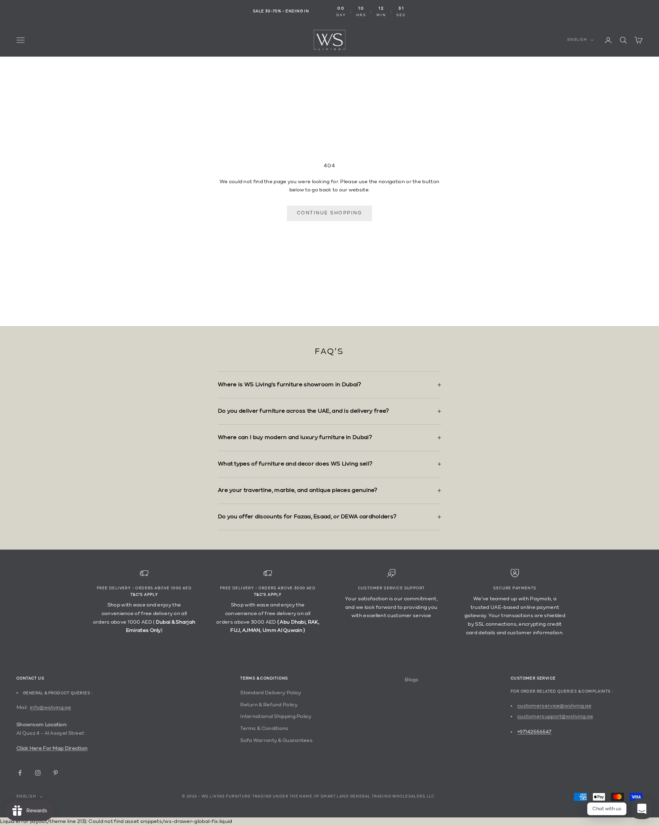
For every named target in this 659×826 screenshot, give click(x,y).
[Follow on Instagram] (37, 772)
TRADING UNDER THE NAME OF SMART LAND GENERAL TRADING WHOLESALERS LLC (343, 797)
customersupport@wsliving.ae (555, 716)
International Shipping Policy (275, 716)
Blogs (412, 679)
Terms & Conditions (264, 728)
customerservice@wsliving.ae (554, 705)
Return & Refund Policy (269, 704)
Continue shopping (329, 213)
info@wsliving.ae (50, 707)
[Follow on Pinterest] (55, 772)
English (577, 40)
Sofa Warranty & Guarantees (276, 740)
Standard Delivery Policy (270, 692)
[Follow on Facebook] (19, 772)
